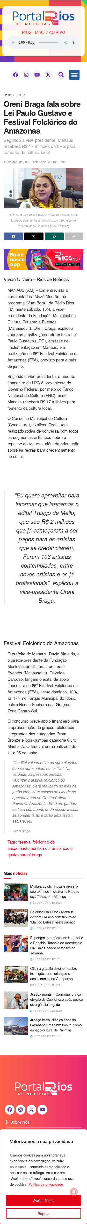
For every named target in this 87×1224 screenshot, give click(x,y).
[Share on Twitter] (34, 236)
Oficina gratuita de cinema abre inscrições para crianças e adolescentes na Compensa (53, 973)
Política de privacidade (46, 1184)
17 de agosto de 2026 (47, 1036)
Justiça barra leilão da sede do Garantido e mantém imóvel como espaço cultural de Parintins (56, 1024)
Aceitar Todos (43, 1200)
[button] (61, 75)
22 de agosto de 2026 (47, 902)
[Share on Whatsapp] (54, 236)
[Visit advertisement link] (43, 259)
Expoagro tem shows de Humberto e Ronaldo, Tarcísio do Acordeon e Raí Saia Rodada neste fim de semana (56, 945)
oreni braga (32, 854)
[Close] (82, 1134)
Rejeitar (44, 1213)
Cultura (20, 95)
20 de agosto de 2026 (47, 985)
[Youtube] (37, 75)
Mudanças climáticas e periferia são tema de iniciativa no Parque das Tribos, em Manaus (54, 891)
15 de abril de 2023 (17, 161)
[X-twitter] (48, 75)
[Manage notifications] (74, 1192)
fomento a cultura (42, 848)
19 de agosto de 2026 (47, 1010)
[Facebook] (15, 75)
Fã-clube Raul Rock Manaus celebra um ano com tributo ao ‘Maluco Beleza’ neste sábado (53, 916)
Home (8, 95)
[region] (43, 1176)
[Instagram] (26, 75)
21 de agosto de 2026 (47, 928)
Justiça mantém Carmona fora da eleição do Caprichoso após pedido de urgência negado (56, 999)
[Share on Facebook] (13, 236)
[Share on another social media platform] (74, 236)
